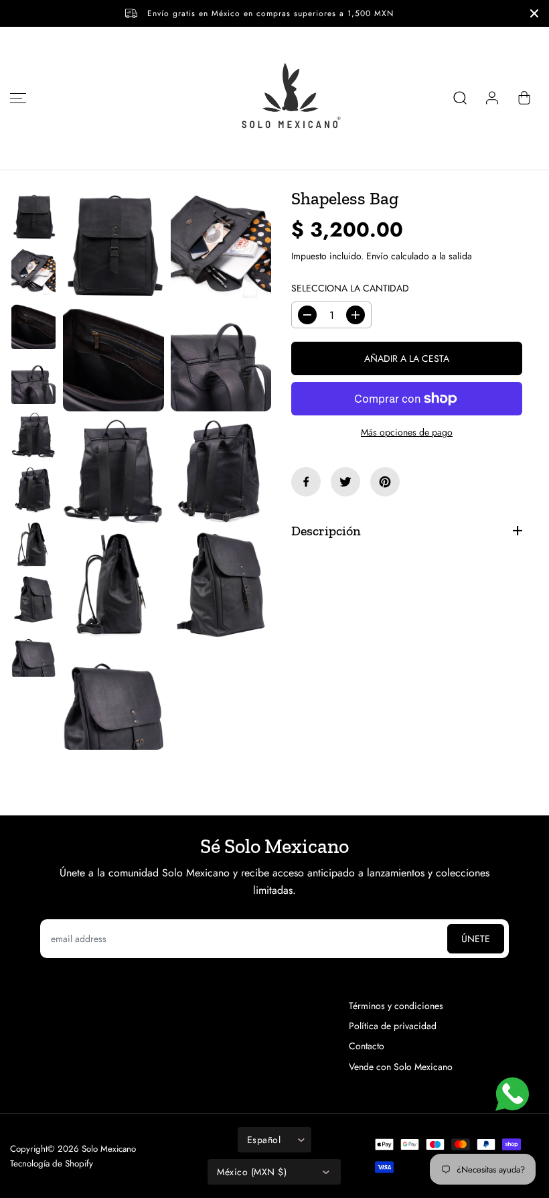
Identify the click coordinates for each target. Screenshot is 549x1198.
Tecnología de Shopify (51, 1163)
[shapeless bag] (113, 245)
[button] (16, 98)
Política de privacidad (393, 1026)
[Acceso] (492, 98)
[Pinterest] (385, 481)
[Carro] (524, 98)
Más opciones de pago (407, 432)
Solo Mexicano (109, 1148)
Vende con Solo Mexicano (401, 1066)
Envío (377, 256)
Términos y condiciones (396, 1005)
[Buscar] (460, 98)
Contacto (366, 1046)
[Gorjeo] (345, 481)
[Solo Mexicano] (274, 98)
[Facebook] (306, 481)
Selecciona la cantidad (350, 288)
